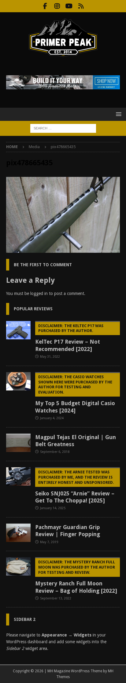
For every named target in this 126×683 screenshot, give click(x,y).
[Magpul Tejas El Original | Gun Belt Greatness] (18, 443)
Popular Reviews (33, 308)
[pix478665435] (63, 249)
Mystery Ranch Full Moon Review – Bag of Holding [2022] (76, 577)
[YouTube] (69, 6)
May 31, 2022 (50, 357)
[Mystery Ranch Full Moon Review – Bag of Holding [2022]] (18, 566)
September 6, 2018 (54, 452)
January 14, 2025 (52, 508)
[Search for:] (63, 127)
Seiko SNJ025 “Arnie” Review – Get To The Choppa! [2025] (74, 487)
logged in (39, 293)
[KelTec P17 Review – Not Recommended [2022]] (18, 330)
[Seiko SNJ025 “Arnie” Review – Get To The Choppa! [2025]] (18, 476)
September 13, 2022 (55, 598)
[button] (117, 114)
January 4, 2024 (52, 418)
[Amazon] (81, 6)
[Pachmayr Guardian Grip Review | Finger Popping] (18, 533)
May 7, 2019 (49, 542)
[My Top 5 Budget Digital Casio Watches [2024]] (18, 381)
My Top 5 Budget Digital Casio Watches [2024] (75, 394)
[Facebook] (45, 6)
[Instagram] (57, 6)
